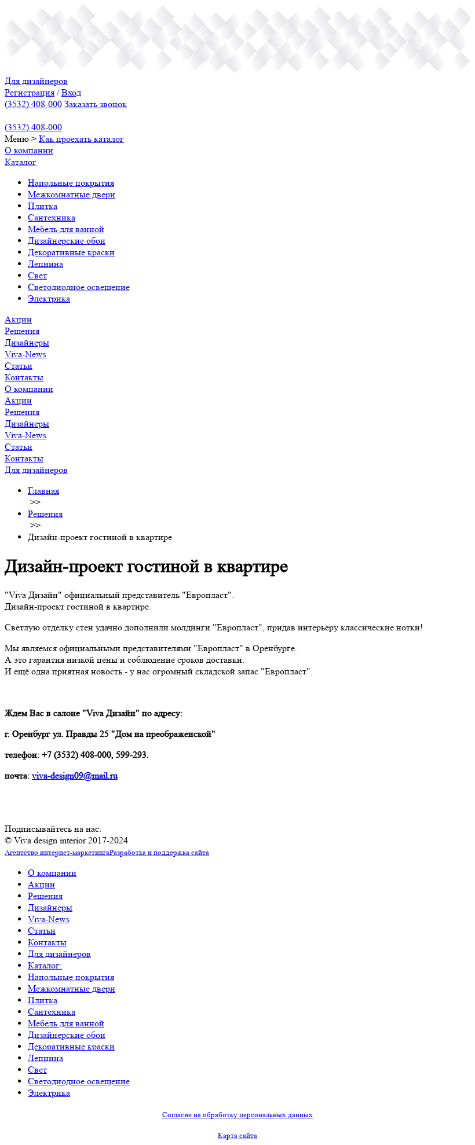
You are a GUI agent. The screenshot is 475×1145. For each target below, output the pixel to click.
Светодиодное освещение (79, 286)
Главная (43, 490)
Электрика (49, 298)
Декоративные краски (71, 252)
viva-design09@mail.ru (75, 775)
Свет (37, 275)
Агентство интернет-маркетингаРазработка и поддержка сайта (107, 852)
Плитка (42, 205)
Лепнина (45, 263)
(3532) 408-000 (33, 103)
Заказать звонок (95, 103)
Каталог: (45, 965)
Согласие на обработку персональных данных (237, 1114)
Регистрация (29, 92)
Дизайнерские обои (66, 240)
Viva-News (25, 353)
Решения (22, 330)
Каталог (20, 161)
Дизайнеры (27, 342)
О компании (29, 150)
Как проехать (66, 138)
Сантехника (51, 217)
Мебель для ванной (66, 228)
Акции (18, 319)
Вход (71, 92)
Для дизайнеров (36, 80)
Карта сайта (237, 1135)
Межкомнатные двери (71, 194)
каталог (109, 138)
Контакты (24, 377)
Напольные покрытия (71, 182)
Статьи (18, 365)
